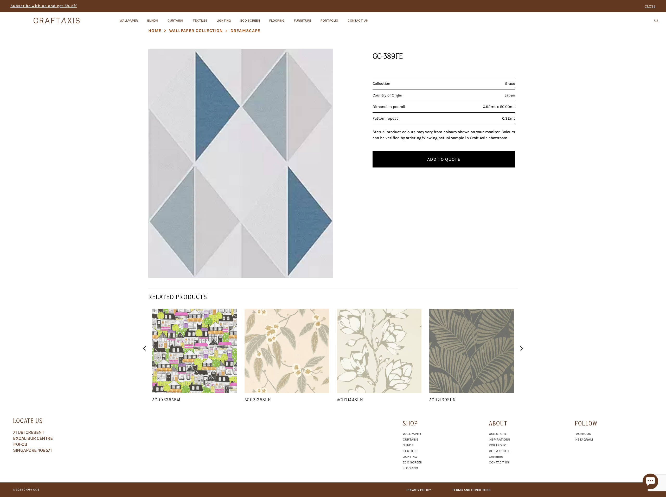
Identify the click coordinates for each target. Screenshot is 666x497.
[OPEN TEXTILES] (212, 18)
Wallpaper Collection (196, 30)
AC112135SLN (258, 399)
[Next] (521, 358)
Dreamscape (245, 30)
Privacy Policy (419, 490)
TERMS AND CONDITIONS (471, 490)
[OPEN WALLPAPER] (142, 18)
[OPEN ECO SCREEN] (264, 18)
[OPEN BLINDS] (162, 18)
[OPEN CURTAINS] (187, 18)
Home (154, 30)
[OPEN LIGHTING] (235, 18)
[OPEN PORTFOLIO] (343, 18)
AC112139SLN (442, 399)
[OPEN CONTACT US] (372, 18)
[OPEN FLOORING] (289, 18)
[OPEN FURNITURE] (315, 18)
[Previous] (145, 358)
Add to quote (443, 159)
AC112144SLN (350, 399)
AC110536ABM (166, 399)
